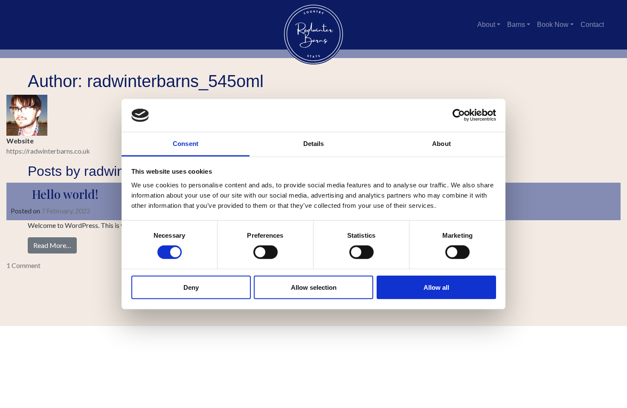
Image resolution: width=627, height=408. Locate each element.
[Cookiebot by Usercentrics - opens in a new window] (458, 115)
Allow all (436, 287)
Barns (516, 24)
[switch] (265, 252)
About (486, 24)
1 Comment (23, 265)
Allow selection (314, 287)
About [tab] (441, 143)
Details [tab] (313, 143)
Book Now (553, 24)
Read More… (55, 245)
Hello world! (65, 194)
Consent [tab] (185, 143)
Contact (592, 24)
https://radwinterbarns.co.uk (48, 151)
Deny (191, 287)
